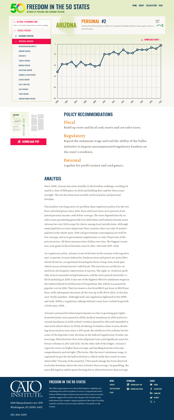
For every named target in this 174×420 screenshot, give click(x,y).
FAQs (161, 5)
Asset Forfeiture (24, 84)
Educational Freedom (25, 70)
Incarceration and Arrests (27, 46)
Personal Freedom (26, 41)
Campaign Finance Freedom (27, 99)
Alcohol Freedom (24, 80)
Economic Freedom (26, 36)
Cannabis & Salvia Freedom (27, 75)
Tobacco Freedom (24, 61)
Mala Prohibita (23, 89)
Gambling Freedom (24, 51)
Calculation (151, 5)
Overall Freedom (24, 30)
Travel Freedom (24, 94)
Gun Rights (22, 56)
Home (134, 5)
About (141, 5)
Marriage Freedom (24, 65)
